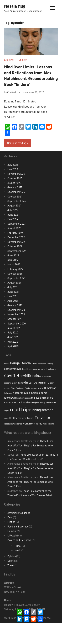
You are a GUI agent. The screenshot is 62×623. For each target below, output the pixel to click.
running (35, 410)
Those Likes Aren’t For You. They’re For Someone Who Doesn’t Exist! (30, 445)
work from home (32, 423)
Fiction (11, 521)
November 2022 (16, 241)
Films (13, 388)
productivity (40, 403)
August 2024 (14, 205)
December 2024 (16, 191)
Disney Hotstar (18, 383)
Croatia (42, 376)
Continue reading (16, 142)
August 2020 (14, 327)
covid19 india (29, 376)
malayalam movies (42, 397)
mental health (20, 402)
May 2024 (12, 219)
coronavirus (35, 369)
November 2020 (16, 314)
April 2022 (12, 259)
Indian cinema (38, 392)
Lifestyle (9, 59)
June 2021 (13, 291)
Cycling (48, 376)
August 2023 (14, 228)
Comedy (50, 363)
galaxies (34, 388)
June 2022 (13, 255)
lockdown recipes (23, 398)
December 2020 (16, 309)
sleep (6, 418)
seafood (47, 410)
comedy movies (13, 368)
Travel (10, 565)
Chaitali (11, 92)
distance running (36, 382)
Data (10, 517)
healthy (41, 388)
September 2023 (16, 223)
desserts (7, 383)
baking (6, 363)
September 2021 (16, 278)
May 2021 (12, 296)
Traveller (42, 417)
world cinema (48, 424)
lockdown (10, 397)
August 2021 (14, 282)
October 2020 (14, 318)
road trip (19, 409)
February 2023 (15, 232)
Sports (11, 560)
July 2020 (12, 332)
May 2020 (12, 341)
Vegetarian (8, 424)
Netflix (32, 403)
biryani (33, 363)
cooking (26, 369)
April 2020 (12, 346)
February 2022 (15, 269)
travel (30, 417)
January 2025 (15, 187)
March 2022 (13, 264)
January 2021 (14, 305)
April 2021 (12, 300)
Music (17, 550)
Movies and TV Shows (19, 539)
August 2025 (14, 182)
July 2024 (12, 209)
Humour (11, 530)
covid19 (11, 375)
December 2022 (16, 237)
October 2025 (14, 178)
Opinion (23, 59)
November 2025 (16, 173)
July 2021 (12, 287)
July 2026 (12, 164)
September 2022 (16, 250)
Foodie (27, 388)
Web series (17, 424)
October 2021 (14, 273)
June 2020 (13, 336)
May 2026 (12, 169)
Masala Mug (14, 5)
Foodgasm (20, 388)
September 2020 (16, 323)
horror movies (21, 392)
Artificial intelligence (18, 512)
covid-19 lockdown (48, 369)
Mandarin (8, 403)
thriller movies (18, 417)
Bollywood (42, 363)
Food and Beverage (18, 526)
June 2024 (13, 214)
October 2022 (14, 246)
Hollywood (8, 393)
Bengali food (19, 363)
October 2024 (14, 196)
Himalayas (50, 387)
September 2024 (16, 200)
